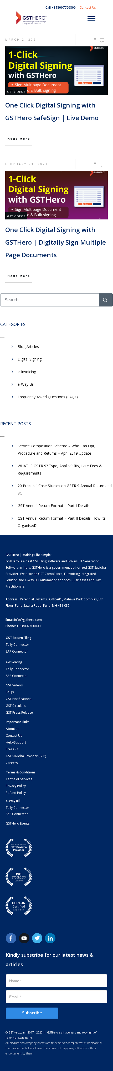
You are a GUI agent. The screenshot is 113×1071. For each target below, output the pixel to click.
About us (12, 728)
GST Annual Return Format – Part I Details (54, 505)
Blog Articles (28, 346)
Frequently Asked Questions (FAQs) (48, 396)
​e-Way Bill (26, 384)
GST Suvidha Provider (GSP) (26, 756)
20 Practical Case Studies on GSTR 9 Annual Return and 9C (65, 489)
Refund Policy (16, 792)
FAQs (10, 692)
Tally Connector (17, 644)
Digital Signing (30, 359)
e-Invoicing (27, 371)
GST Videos (16, 92)
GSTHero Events (17, 823)
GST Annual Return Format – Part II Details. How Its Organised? (62, 522)
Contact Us (14, 735)
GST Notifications (18, 699)
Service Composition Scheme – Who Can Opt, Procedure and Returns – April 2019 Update (56, 449)
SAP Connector (17, 651)
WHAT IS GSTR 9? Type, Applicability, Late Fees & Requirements (60, 469)
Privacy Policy (16, 786)
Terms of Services (19, 779)
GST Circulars (15, 705)
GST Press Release (19, 712)
